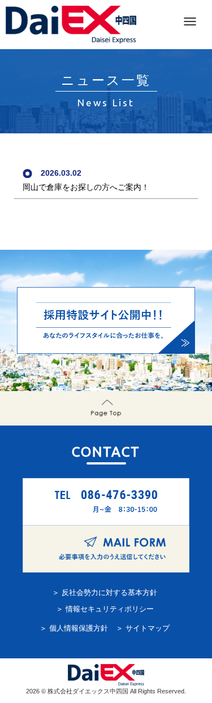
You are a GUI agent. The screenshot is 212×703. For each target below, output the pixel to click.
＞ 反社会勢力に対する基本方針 (104, 593)
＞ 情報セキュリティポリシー (105, 609)
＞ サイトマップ (143, 628)
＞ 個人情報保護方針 (74, 628)
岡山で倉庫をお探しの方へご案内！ (86, 187)
